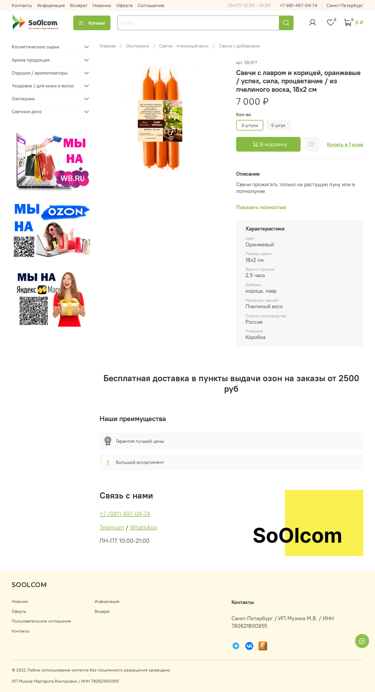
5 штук (278, 125)
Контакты (22, 5)
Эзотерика (137, 46)
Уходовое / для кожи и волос (43, 86)
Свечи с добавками (239, 46)
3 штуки (249, 125)
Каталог (96, 23)
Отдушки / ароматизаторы (40, 73)
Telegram (112, 527)
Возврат (78, 5)
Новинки (102, 5)
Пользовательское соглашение (41, 621)
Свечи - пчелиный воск (184, 46)
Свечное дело (27, 111)
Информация (51, 5)
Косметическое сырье (35, 47)
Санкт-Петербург (344, 5)
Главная (108, 46)
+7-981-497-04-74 (298, 5)
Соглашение (151, 5)
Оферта (124, 5)
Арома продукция (31, 60)
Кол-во (243, 114)
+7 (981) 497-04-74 (125, 513)
